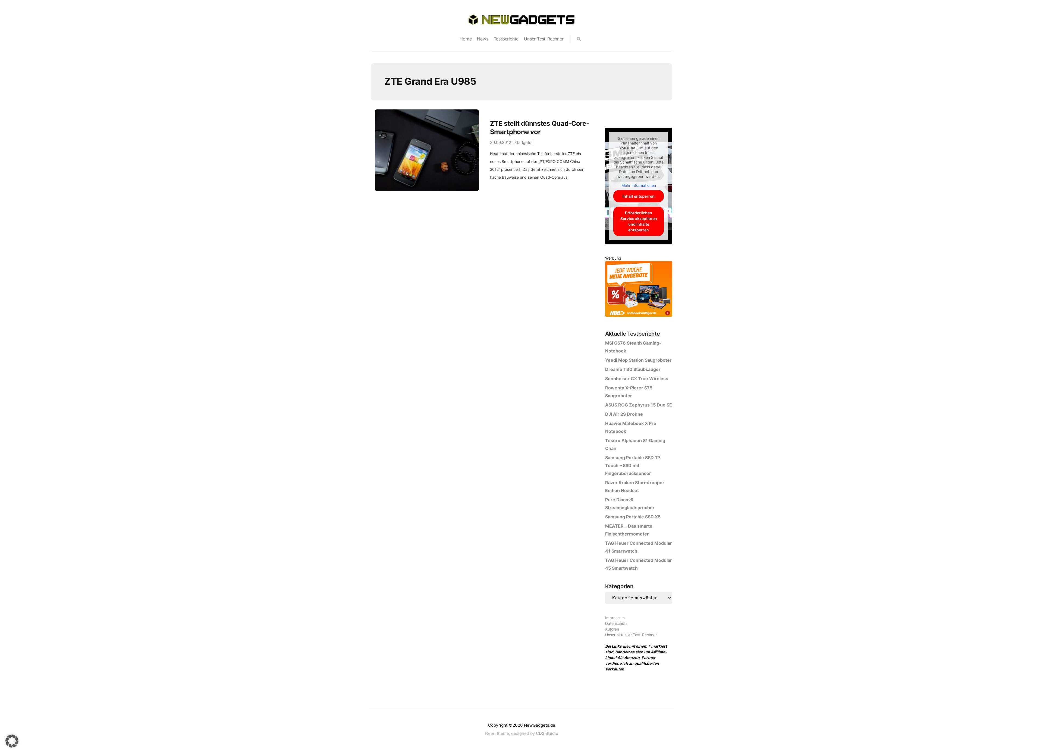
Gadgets (523, 142)
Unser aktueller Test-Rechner (631, 634)
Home (466, 39)
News (482, 39)
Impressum (615, 617)
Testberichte (506, 39)
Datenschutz (616, 623)
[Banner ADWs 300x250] (638, 290)
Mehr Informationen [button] (638, 185)
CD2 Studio (547, 733)
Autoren (612, 629)
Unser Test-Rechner (543, 39)
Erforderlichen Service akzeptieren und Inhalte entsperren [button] (638, 221)
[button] (12, 741)
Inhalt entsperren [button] (639, 196)
